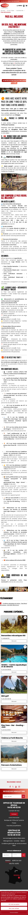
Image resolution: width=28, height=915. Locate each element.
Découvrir (14, 641)
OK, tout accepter (14, 904)
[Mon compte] (24, 5)
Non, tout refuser (14, 908)
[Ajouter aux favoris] (25, 617)
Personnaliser (14, 912)
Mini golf (5, 696)
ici (14, 63)
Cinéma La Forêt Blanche (12, 738)
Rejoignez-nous (14, 782)
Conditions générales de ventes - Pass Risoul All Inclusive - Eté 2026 (13, 604)
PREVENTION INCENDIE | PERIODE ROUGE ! (10, 1)
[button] (26, 5)
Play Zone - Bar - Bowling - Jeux (12, 726)
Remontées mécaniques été (13, 635)
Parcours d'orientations (11, 765)
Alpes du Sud (16, 861)
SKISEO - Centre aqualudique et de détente (14, 666)
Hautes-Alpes (14, 864)
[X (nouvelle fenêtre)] (13, 786)
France (7, 861)
